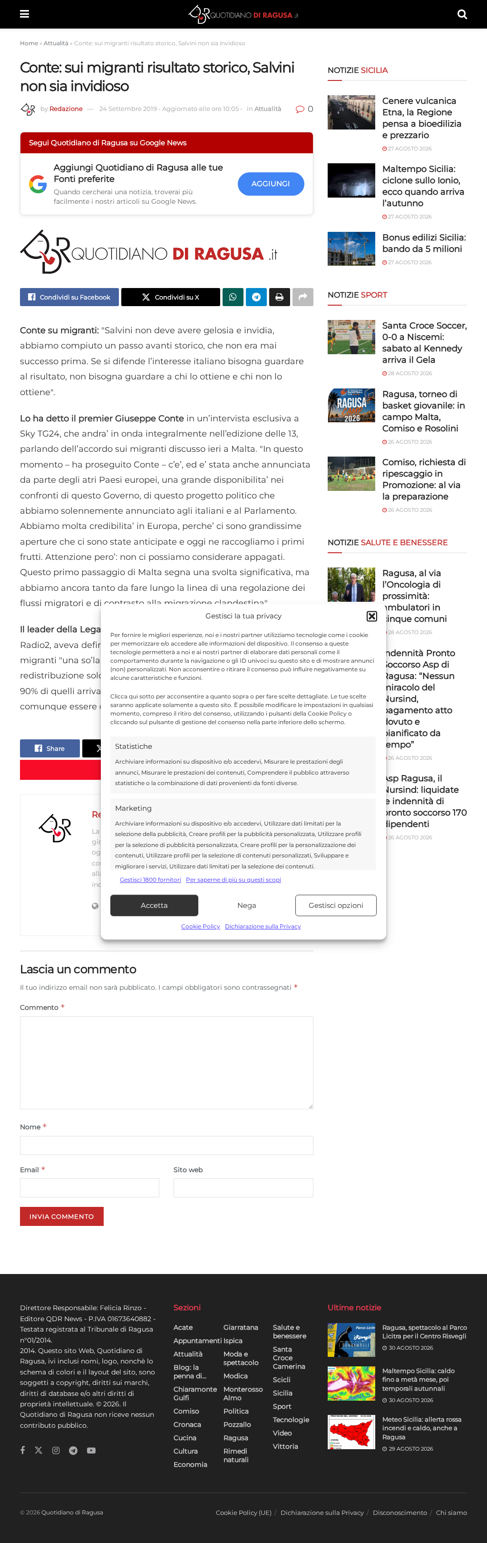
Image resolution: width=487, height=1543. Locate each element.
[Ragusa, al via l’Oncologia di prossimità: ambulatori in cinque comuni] (351, 584)
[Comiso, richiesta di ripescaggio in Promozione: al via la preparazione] (351, 474)
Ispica (233, 1340)
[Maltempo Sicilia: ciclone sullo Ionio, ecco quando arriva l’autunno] (351, 180)
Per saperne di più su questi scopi (233, 879)
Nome (33, 1126)
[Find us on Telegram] (73, 1450)
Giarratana (241, 1327)
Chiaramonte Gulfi (195, 1393)
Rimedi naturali (236, 1455)
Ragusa (236, 1437)
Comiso (186, 1411)
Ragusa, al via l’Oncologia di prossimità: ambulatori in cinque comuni (414, 596)
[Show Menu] (24, 14)
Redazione (66, 108)
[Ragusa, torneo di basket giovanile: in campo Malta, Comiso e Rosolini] (351, 405)
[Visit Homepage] (243, 14)
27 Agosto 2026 (409, 148)
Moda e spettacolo (241, 1358)
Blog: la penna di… (190, 1371)
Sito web (188, 1169)
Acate (183, 1327)
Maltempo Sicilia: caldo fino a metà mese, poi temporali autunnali (418, 1379)
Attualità (56, 43)
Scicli (282, 1379)
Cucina (185, 1437)
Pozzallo (237, 1424)
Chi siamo (451, 1512)
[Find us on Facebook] (22, 1450)
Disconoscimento (400, 1512)
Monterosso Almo (243, 1393)
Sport (282, 1406)
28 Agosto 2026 (409, 373)
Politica (236, 1411)
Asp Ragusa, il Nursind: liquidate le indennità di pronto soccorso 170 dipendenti (424, 801)
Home (29, 43)
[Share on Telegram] (256, 297)
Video (282, 1433)
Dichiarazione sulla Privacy (263, 926)
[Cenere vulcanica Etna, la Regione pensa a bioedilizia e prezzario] (351, 112)
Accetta (154, 905)
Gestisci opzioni (336, 905)
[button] (372, 616)
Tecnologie (291, 1419)
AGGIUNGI (271, 183)
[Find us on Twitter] (38, 1450)
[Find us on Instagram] (55, 1450)
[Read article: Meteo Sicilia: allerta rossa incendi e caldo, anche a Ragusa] (351, 1432)
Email (33, 1169)
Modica (236, 1376)
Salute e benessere (289, 1331)
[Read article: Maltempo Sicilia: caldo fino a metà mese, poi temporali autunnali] (351, 1383)
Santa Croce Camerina (289, 1358)
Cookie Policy (200, 926)
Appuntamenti (198, 1340)
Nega (246, 905)
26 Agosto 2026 (409, 441)
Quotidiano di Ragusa (72, 1512)
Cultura (186, 1451)
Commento (42, 1007)
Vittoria (285, 1446)
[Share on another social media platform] (302, 297)
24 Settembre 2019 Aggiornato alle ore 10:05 (171, 108)
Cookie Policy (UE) (244, 1512)
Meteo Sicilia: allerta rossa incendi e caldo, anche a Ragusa (422, 1427)
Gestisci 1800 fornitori (150, 879)
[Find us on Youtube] (91, 1450)
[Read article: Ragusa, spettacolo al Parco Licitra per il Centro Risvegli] (351, 1340)
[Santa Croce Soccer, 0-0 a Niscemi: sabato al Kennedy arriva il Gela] (351, 337)
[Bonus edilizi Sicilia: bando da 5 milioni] (351, 249)
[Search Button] (462, 14)
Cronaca (187, 1424)
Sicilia (282, 1393)
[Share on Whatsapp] (233, 297)
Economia (190, 1464)
